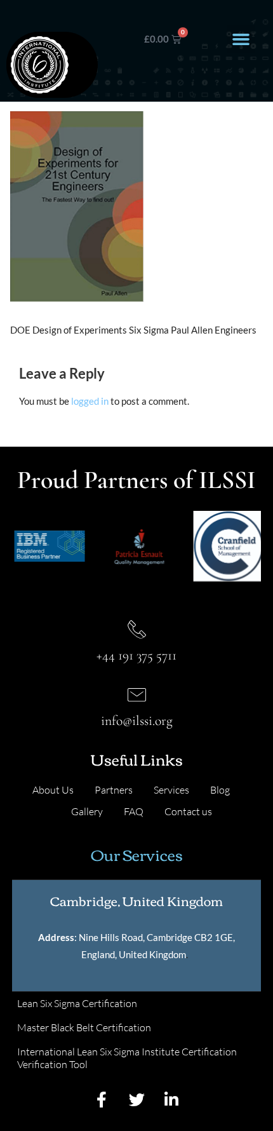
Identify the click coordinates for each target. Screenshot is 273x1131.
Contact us (188, 811)
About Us (53, 789)
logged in (90, 401)
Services (171, 789)
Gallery (87, 811)
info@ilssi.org (137, 720)
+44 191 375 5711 (136, 655)
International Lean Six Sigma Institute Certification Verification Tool (127, 1058)
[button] (241, 39)
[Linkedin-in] (171, 1099)
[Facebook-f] (101, 1099)
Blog (220, 789)
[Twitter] (136, 1099)
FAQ (133, 811)
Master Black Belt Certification (84, 1027)
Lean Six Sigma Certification (77, 1003)
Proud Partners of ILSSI (136, 479)
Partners (114, 789)
